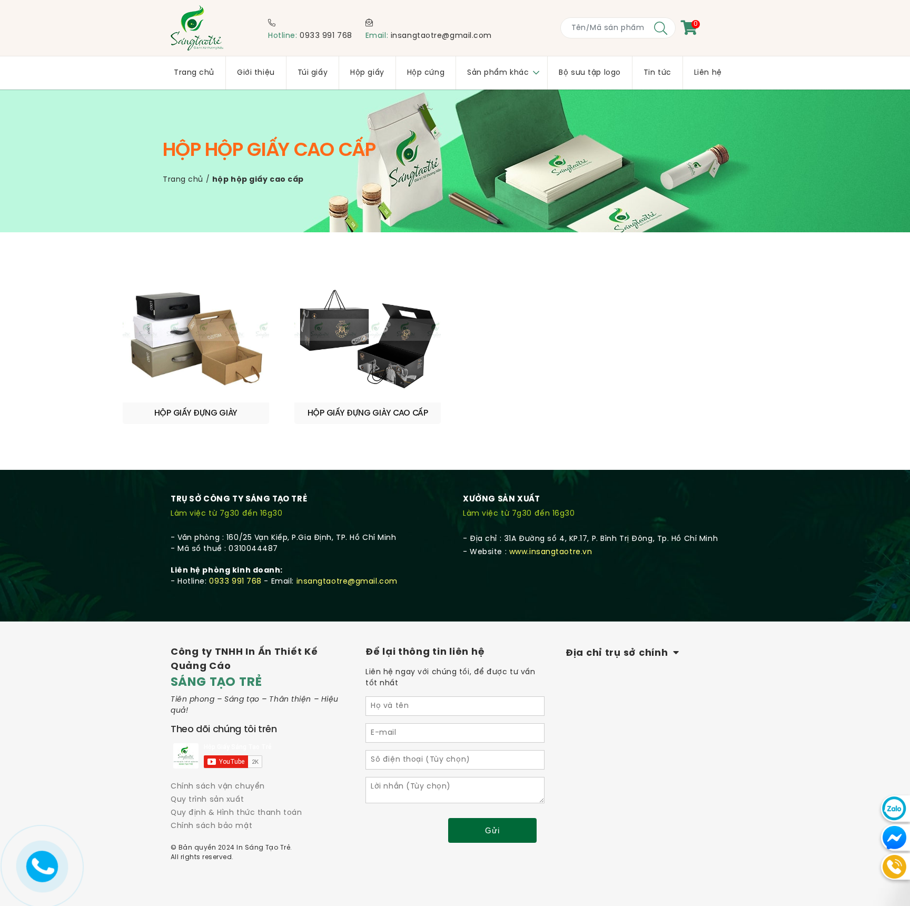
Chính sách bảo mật (211, 826)
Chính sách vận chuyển (218, 787)
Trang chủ (183, 180)
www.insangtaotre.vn (550, 552)
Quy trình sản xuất (207, 800)
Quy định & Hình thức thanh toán (236, 813)
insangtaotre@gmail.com (441, 36)
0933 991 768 (326, 36)
